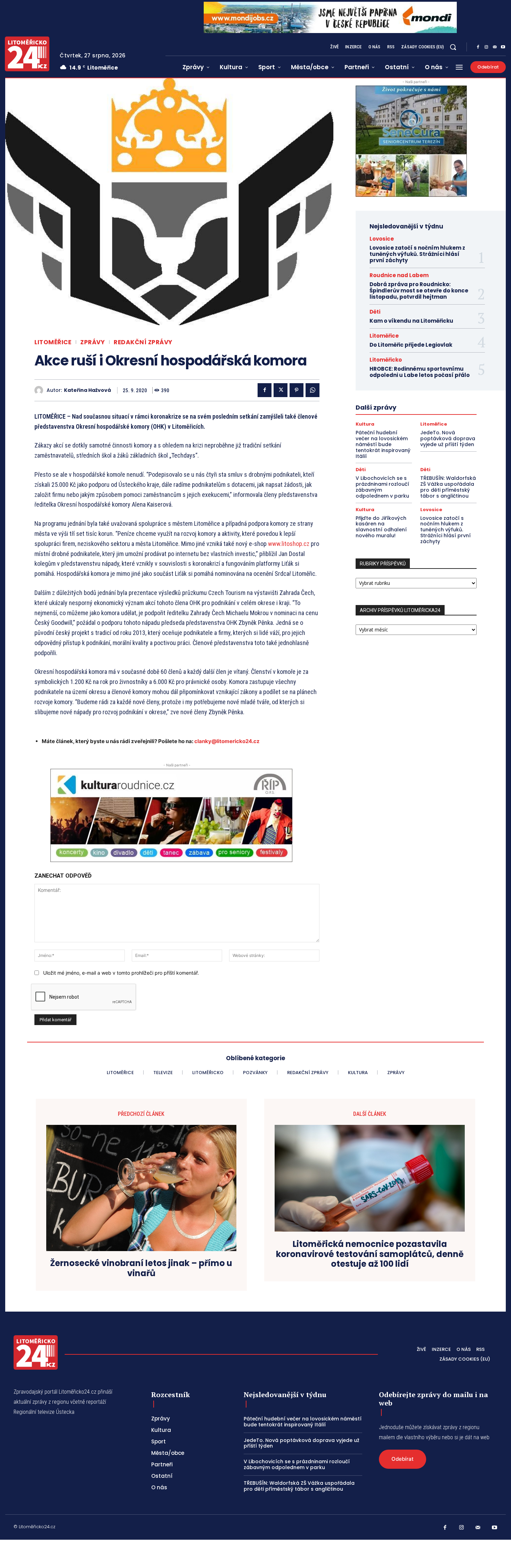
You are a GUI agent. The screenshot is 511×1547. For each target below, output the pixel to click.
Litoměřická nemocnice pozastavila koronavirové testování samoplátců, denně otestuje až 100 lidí (370, 1254)
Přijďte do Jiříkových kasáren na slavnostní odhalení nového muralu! (381, 527)
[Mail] (494, 47)
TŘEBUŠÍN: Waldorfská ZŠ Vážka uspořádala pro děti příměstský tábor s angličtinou (448, 487)
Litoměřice (52, 342)
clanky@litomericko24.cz (227, 741)
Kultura (365, 424)
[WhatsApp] (312, 390)
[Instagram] (486, 47)
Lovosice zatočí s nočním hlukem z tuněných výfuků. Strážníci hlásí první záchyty (417, 254)
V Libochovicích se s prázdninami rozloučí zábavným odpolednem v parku (382, 487)
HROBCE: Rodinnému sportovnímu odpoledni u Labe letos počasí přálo (420, 372)
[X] (280, 390)
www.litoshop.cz (288, 543)
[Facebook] (478, 47)
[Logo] (27, 54)
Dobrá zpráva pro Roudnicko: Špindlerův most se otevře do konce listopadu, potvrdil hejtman (419, 290)
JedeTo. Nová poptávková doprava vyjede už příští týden (447, 438)
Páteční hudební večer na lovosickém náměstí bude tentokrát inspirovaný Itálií (383, 444)
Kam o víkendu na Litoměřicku (411, 320)
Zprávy (92, 342)
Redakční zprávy (143, 342)
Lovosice (382, 238)
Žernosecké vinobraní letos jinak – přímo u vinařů (141, 1268)
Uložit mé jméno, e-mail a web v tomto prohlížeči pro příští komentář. (121, 973)
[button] (453, 47)
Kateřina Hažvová (87, 390)
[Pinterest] (296, 390)
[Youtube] (503, 47)
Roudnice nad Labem (399, 275)
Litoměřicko (386, 359)
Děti (375, 311)
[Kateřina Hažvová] (40, 390)
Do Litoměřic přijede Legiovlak (411, 344)
